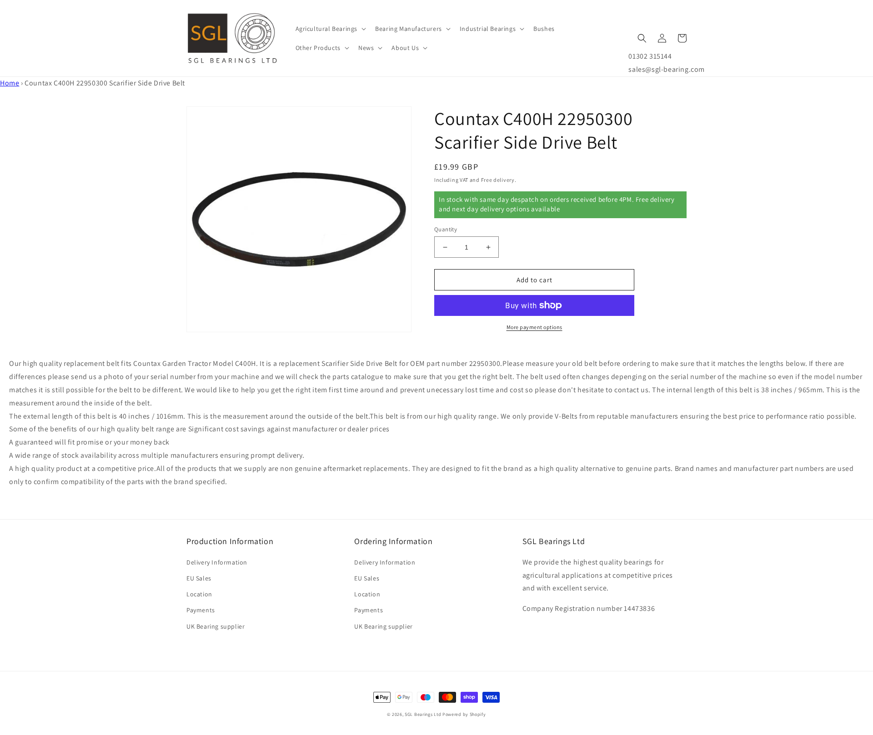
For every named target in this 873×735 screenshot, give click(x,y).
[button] (330, 28)
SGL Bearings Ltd (423, 714)
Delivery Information (216, 562)
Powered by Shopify (464, 714)
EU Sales (198, 578)
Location (199, 594)
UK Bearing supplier (215, 626)
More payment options (534, 327)
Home (9, 83)
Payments (200, 610)
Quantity (445, 229)
